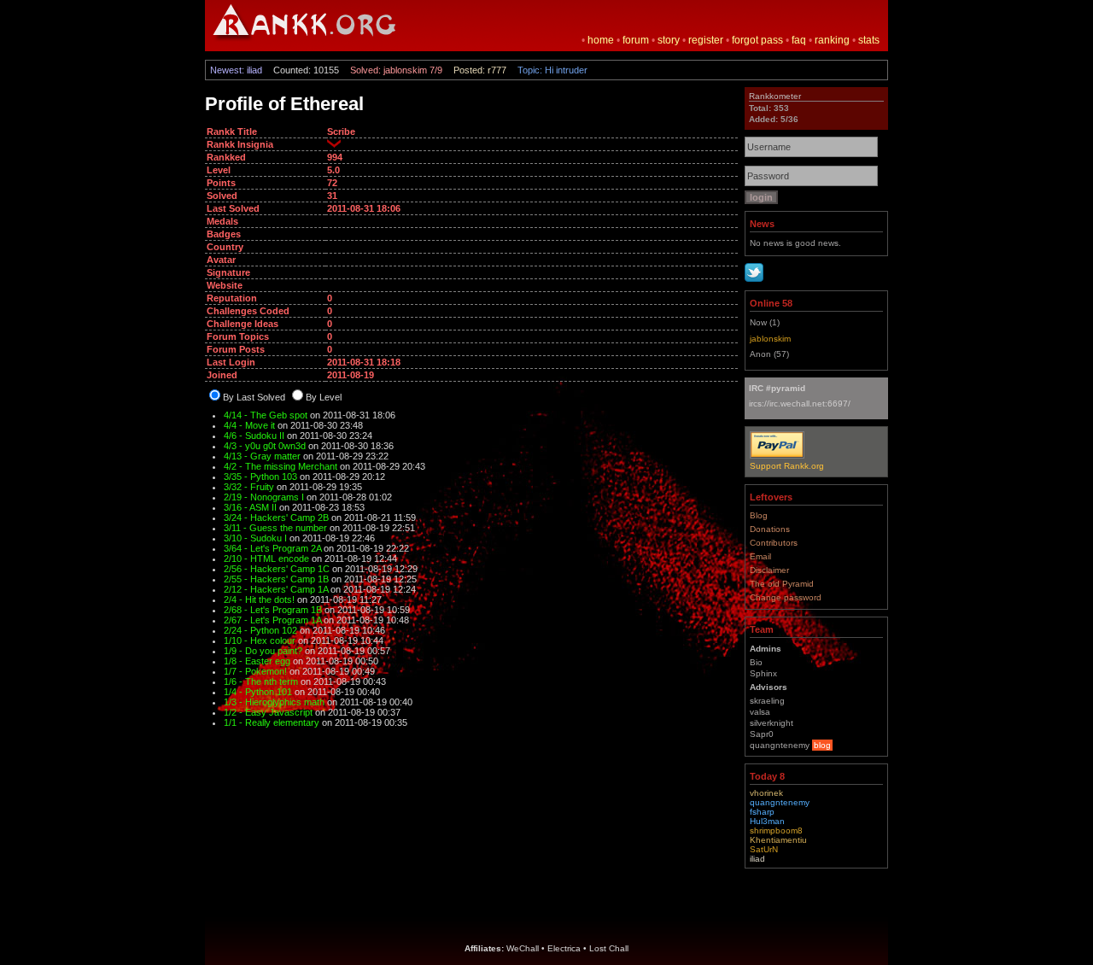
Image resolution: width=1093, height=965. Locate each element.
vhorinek (766, 793)
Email (760, 556)
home (600, 40)
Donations (770, 529)
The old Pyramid (782, 583)
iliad (757, 858)
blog (822, 745)
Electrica (564, 948)
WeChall (522, 948)
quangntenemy (780, 802)
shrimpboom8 (776, 830)
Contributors (774, 542)
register (705, 40)
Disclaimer (769, 570)
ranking (832, 40)
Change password (785, 597)
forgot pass (757, 40)
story (669, 40)
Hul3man (767, 821)
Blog (759, 515)
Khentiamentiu (778, 840)
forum (635, 40)
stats (869, 40)
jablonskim (770, 338)
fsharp (762, 811)
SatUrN (764, 849)
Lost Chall (608, 948)
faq (799, 40)
